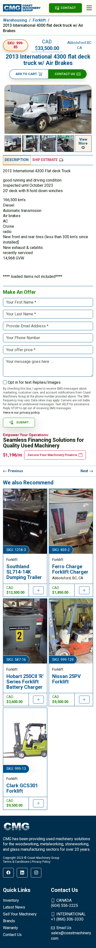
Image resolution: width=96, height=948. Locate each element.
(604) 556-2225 (64, 903)
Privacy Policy (41, 861)
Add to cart (26, 74)
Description (17, 160)
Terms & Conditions (16, 861)
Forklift (39, 20)
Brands (9, 921)
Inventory (11, 900)
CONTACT (68, 8)
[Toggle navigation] (89, 8)
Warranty (10, 927)
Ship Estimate (45, 160)
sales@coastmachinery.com (71, 933)
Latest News (14, 907)
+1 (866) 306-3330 (68, 917)
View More (83, 141)
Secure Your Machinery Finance (52, 455)
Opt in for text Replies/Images (34, 382)
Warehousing (15, 20)
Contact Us (65, 74)
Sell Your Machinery (20, 914)
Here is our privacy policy (21, 412)
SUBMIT (22, 422)
